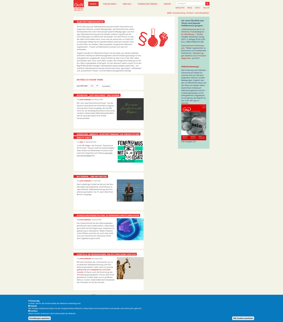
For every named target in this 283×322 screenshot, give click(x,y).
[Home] (79, 5)
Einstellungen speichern (39, 318)
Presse (189, 8)
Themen (92, 4)
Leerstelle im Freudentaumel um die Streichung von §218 (106, 254)
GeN (81, 142)
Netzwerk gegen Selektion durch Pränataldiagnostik (193, 55)
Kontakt (167, 4)
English (206, 8)
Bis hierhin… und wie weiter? (92, 176)
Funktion (34, 311)
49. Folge (86, 145)
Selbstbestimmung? (190, 66)
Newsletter (180, 8)
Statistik (33, 306)
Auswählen (106, 86)
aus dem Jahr (82, 86)
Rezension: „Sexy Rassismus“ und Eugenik (98, 95)
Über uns (127, 4)
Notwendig (34, 301)
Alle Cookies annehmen (243, 318)
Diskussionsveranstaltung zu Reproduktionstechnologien (108, 215)
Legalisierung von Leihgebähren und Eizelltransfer (95, 269)
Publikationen (109, 4)
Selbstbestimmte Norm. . (193, 32)
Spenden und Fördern (147, 4)
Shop (197, 8)
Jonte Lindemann (85, 100)
